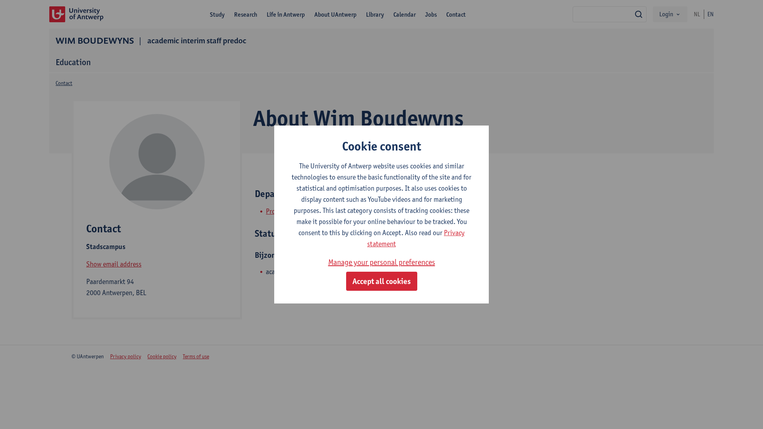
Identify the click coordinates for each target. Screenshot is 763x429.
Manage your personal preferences (381, 262)
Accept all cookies (381, 281)
